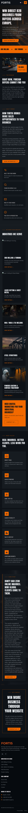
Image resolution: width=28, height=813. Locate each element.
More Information (9, 40)
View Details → (9, 267)
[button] (21, 2)
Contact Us (10, 422)
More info (9, 677)
